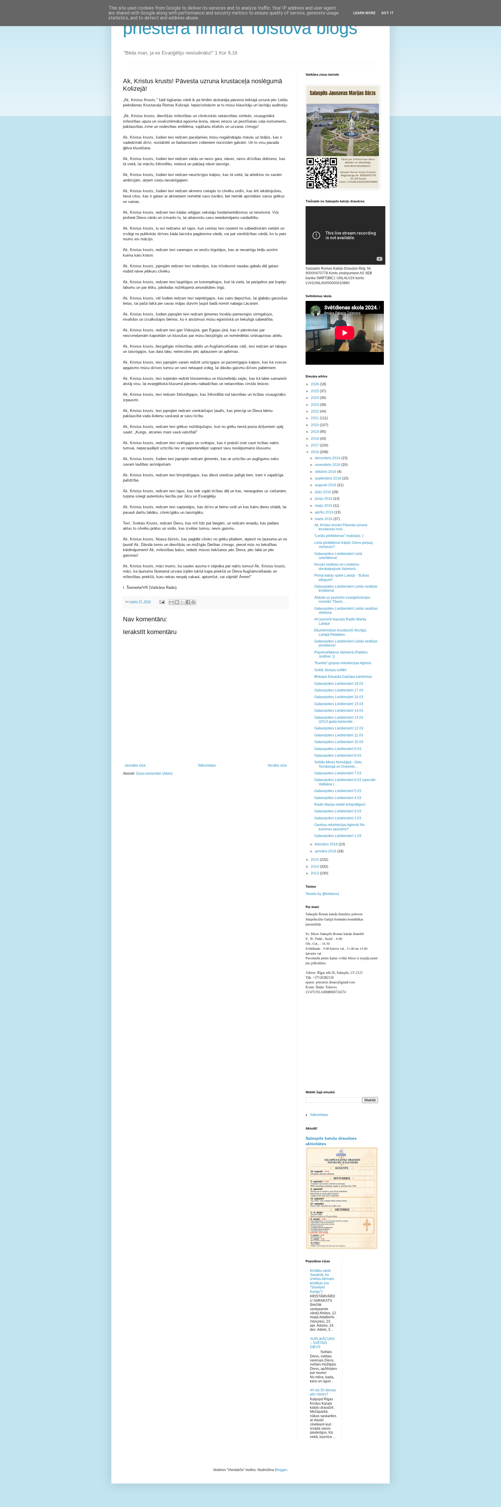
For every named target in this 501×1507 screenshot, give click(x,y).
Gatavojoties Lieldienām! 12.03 (338, 728)
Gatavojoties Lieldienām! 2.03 (337, 818)
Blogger (281, 1470)
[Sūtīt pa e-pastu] (171, 602)
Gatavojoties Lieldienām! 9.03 (337, 749)
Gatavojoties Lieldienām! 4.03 (337, 798)
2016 (315, 452)
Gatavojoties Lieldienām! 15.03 (338, 704)
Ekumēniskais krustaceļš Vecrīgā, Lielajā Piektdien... (340, 632)
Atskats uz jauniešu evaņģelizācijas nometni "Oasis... (342, 599)
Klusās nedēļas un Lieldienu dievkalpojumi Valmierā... (336, 566)
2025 (315, 391)
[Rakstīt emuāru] (177, 602)
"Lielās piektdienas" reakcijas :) (338, 536)
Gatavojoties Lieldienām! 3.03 (337, 811)
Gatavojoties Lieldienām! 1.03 (337, 836)
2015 (315, 860)
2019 (315, 432)
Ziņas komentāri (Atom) (154, 773)
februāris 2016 (327, 844)
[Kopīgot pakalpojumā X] (182, 602)
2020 (315, 425)
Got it (387, 13)
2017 (315, 445)
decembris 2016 (328, 458)
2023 (315, 405)
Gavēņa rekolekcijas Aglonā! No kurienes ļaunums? (339, 827)
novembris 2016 (328, 465)
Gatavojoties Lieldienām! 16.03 (338, 697)
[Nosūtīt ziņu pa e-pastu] (162, 601)
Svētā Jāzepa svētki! (330, 670)
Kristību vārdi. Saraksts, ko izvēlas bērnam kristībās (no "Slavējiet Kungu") (322, 1281)
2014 (315, 867)
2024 (315, 398)
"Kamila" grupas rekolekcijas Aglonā (342, 663)
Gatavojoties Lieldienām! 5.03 (337, 791)
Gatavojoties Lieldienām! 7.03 (337, 773)
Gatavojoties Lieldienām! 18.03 (338, 684)
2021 (315, 418)
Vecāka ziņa (277, 765)
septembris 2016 (328, 478)
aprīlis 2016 (324, 512)
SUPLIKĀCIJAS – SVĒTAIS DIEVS (322, 1343)
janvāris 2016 (326, 851)
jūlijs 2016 (323, 492)
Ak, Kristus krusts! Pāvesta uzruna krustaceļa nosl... (340, 527)
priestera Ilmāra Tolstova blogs (240, 28)
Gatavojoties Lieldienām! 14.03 (338, 711)
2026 (315, 384)
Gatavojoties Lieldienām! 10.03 (338, 742)
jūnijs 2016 (324, 499)
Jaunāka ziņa (135, 765)
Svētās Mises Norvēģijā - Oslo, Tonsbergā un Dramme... (338, 764)
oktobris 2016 (326, 472)
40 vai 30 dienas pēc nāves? (323, 1392)
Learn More (364, 13)
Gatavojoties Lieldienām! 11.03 (338, 735)
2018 (315, 439)
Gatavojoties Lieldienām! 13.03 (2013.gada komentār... (338, 720)
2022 (315, 411)
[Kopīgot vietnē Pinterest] (193, 602)
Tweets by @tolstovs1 (323, 894)
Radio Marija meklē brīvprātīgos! (339, 804)
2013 (315, 873)
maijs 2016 (324, 506)
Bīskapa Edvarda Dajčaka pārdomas (343, 677)
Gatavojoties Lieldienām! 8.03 (337, 756)
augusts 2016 (326, 485)
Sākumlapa (207, 765)
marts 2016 (324, 519)
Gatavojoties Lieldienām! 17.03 (338, 690)
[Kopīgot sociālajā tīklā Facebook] (188, 602)
